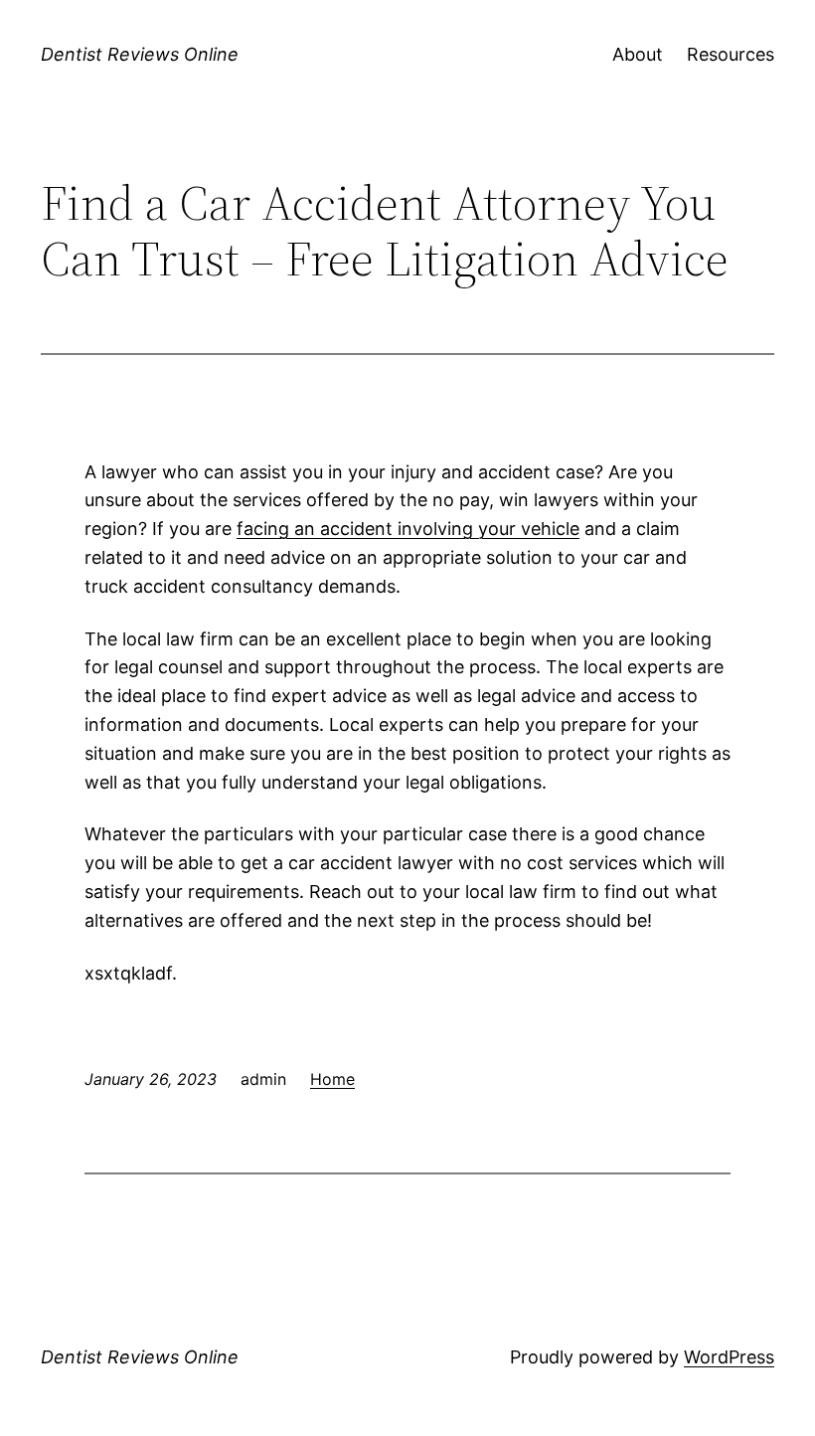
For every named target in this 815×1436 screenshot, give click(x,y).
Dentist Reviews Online (140, 54)
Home (332, 1079)
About (637, 54)
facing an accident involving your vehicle (408, 528)
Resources (730, 54)
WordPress (729, 1356)
